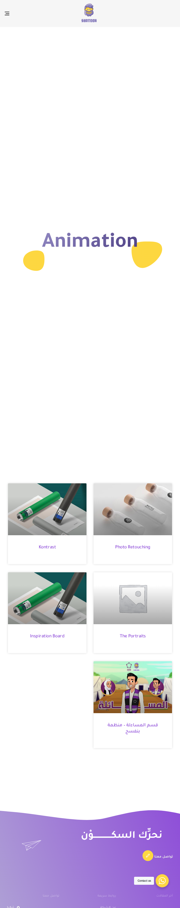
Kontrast (47, 547)
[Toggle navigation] (33, 13)
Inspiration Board (47, 636)
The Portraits (133, 636)
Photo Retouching (132, 547)
